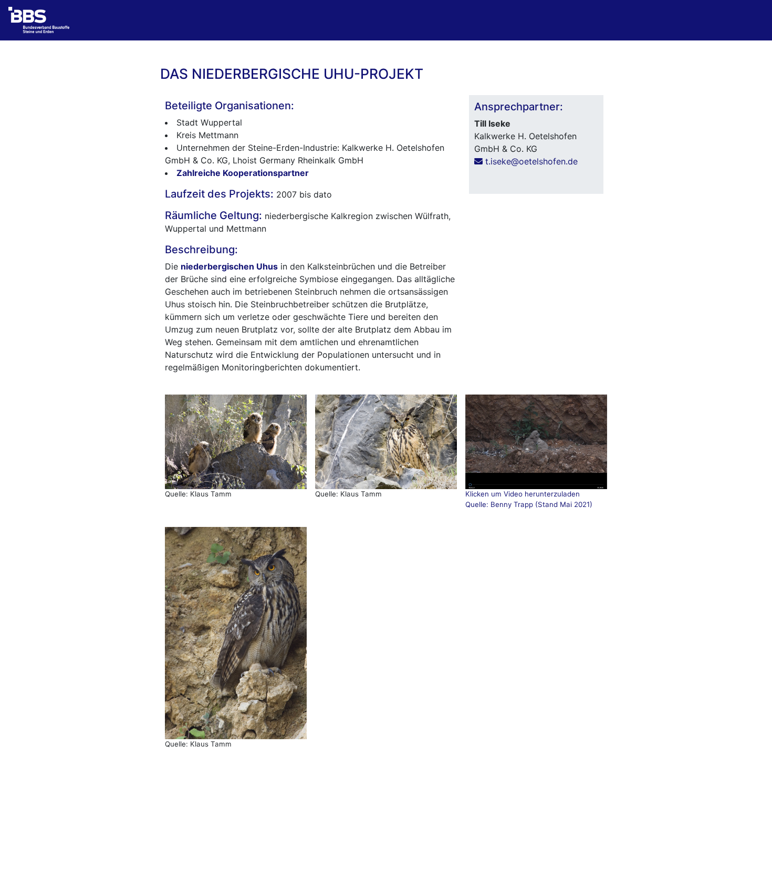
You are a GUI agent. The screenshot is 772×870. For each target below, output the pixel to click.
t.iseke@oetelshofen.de (530, 161)
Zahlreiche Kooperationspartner (242, 173)
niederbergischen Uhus (229, 266)
